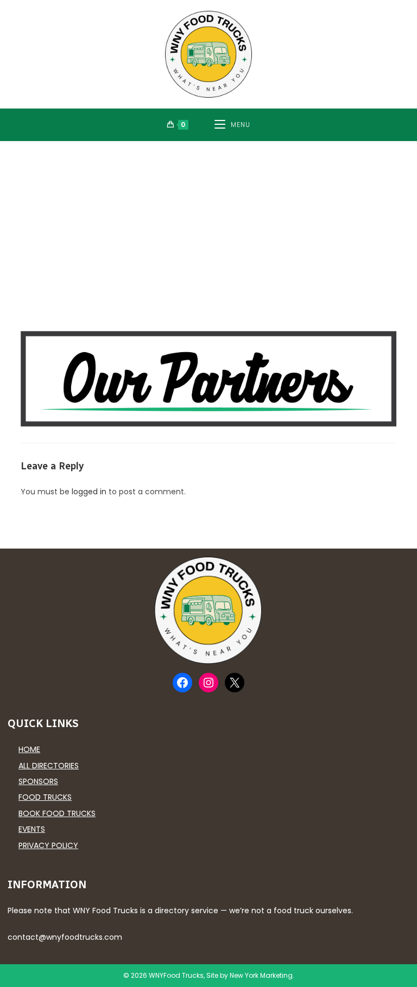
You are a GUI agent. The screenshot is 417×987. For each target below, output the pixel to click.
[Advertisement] (208, 222)
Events (31, 829)
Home (29, 749)
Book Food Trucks (57, 813)
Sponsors (38, 781)
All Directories (48, 765)
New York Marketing (261, 975)
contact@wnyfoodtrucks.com (65, 937)
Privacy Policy (48, 845)
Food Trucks (45, 797)
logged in (89, 491)
